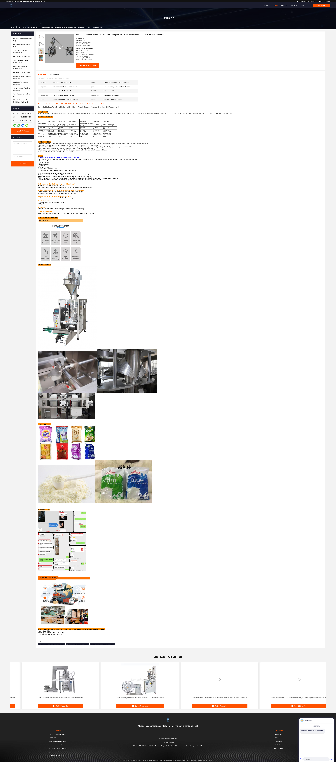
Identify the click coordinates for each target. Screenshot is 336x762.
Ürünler (276, 5)
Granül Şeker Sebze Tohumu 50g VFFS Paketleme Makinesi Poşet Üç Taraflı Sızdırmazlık (128, 697)
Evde (12, 27)
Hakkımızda (294, 5)
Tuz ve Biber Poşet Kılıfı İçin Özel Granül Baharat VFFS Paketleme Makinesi (48, 697)
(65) (22, 40)
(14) (20, 61)
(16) (21, 56)
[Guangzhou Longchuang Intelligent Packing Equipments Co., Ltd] (11, 5)
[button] (41, 60)
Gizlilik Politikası (278, 748)
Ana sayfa (267, 5)
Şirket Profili (278, 734)
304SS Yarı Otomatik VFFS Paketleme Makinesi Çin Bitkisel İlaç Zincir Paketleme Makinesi (207, 697)
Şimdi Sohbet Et (321, 5)
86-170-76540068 (325, 1)
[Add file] (301, 759)
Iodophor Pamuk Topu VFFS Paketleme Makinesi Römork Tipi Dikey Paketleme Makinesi (287, 697)
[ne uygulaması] (19, 125)
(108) (21, 46)
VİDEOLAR (284, 5)
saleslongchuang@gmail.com (307, 1)
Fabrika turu (278, 738)
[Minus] (332, 721)
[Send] (331, 759)
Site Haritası (278, 745)
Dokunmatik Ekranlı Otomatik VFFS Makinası (51, 644)
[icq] (27, 125)
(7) (22, 72)
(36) (20, 67)
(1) (22, 77)
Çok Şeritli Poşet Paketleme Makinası (77, 644)
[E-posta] (23, 125)
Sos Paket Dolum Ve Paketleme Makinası (102, 644)
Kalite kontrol (278, 741)
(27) (20, 51)
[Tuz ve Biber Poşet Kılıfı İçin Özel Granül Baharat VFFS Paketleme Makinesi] (49, 679)
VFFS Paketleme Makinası (29, 27)
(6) (20, 101)
